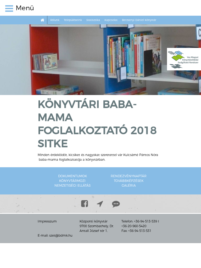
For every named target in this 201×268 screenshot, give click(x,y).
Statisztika (93, 20)
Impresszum (47, 221)
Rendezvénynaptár (129, 176)
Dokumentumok (72, 176)
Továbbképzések (128, 181)
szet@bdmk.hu (60, 235)
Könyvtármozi (72, 181)
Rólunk (54, 20)
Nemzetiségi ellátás (72, 185)
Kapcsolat (111, 20)
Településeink (73, 20)
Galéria (129, 185)
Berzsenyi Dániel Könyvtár (139, 20)
